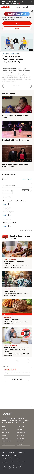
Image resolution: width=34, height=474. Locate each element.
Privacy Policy (11, 452)
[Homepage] (5, 7)
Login (24, 7)
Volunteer (4, 429)
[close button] (32, 11)
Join (17, 23)
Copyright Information (7, 458)
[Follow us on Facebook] (4, 467)
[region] (17, 204)
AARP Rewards (5, 432)
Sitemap (4, 452)
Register (18, 7)
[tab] (7, 191)
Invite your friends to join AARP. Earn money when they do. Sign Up (12, 2)
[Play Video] (15, 41)
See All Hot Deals (17, 379)
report (27, 204)
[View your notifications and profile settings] (31, 190)
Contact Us (4, 435)
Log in (24, 179)
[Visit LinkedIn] (20, 467)
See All (17, 361)
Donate (3, 426)
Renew (17, 28)
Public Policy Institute (6, 441)
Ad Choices (16, 458)
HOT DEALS (9, 370)
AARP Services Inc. (6, 438)
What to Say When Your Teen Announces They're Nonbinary (12, 59)
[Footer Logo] (17, 414)
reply (4, 204)
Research (4, 444)
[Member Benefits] (6, 237)
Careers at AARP (20, 426)
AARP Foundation (20, 438)
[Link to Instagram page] (15, 467)
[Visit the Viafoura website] (28, 230)
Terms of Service (20, 452)
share (22, 204)
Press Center (20, 429)
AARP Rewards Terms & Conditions (9, 455)
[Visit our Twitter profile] (10, 467)
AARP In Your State (21, 435)
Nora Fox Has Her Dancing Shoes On (15, 140)
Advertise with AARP (21, 432)
